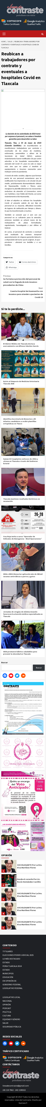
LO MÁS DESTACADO (11, 958)
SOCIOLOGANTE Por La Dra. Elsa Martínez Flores (29, 866)
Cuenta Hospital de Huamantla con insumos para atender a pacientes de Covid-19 (26, 292)
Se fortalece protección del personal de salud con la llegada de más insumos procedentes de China (21, 280)
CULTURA (7, 1015)
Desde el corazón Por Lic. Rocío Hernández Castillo (29, 880)
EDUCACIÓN (8, 977)
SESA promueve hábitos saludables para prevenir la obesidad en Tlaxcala (20, 652)
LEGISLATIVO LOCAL (11, 997)
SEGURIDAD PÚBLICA (12, 1026)
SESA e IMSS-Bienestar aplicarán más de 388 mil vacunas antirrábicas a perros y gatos (23, 575)
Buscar (4, 662)
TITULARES (8, 951)
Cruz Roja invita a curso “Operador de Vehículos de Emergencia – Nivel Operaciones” (22, 537)
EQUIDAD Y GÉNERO (11, 1019)
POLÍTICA (7, 1012)
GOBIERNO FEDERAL (12, 984)
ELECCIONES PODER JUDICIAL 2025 (18, 955)
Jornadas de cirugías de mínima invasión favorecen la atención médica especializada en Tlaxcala (23, 614)
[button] (15, 836)
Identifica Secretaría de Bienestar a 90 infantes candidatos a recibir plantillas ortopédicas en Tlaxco (19, 421)
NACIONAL (7, 1001)
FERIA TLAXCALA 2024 (12, 966)
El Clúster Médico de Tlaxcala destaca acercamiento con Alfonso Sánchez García (20, 345)
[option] (23, 867)
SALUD (5, 1023)
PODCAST (7, 1008)
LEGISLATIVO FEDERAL (12, 988)
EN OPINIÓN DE (9, 981)
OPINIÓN (7, 1004)
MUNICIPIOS (8, 973)
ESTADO (6, 962)
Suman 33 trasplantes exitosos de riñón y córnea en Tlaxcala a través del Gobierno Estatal (20, 461)
